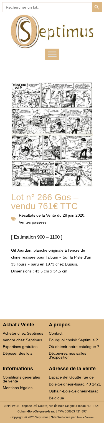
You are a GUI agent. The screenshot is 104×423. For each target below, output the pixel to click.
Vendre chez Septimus (22, 340)
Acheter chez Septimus (23, 333)
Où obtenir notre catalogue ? (74, 346)
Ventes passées (33, 222)
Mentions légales (17, 388)
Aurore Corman (85, 417)
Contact (55, 333)
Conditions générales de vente (21, 379)
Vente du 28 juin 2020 (65, 215)
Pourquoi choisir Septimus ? (73, 340)
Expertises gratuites (20, 346)
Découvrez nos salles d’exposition (67, 355)
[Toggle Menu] (52, 54)
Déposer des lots (17, 353)
